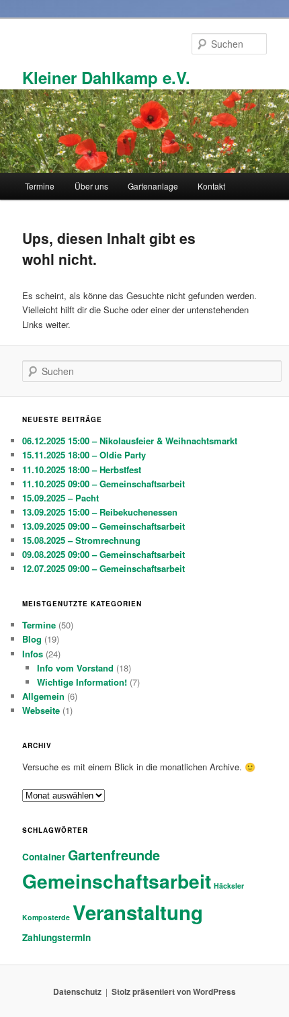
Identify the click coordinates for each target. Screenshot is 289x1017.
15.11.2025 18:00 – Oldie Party (84, 454)
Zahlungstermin (56, 937)
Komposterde (46, 917)
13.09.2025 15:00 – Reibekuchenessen (99, 511)
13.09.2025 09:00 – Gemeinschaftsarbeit (103, 526)
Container (43, 856)
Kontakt (211, 186)
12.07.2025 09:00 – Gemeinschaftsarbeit (103, 568)
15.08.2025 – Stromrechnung (81, 540)
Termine (39, 186)
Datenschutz (77, 991)
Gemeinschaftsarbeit (116, 881)
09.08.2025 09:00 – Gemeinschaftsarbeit (103, 554)
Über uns (91, 186)
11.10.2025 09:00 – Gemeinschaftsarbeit (103, 483)
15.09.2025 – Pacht (60, 497)
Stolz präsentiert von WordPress (174, 991)
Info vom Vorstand (75, 667)
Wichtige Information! (82, 682)
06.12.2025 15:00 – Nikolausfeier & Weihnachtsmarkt (129, 440)
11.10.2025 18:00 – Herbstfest (81, 469)
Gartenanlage (153, 186)
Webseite (41, 710)
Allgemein (43, 696)
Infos (32, 653)
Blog (32, 639)
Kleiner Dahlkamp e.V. (106, 77)
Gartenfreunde (114, 855)
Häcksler (229, 886)
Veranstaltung (138, 912)
